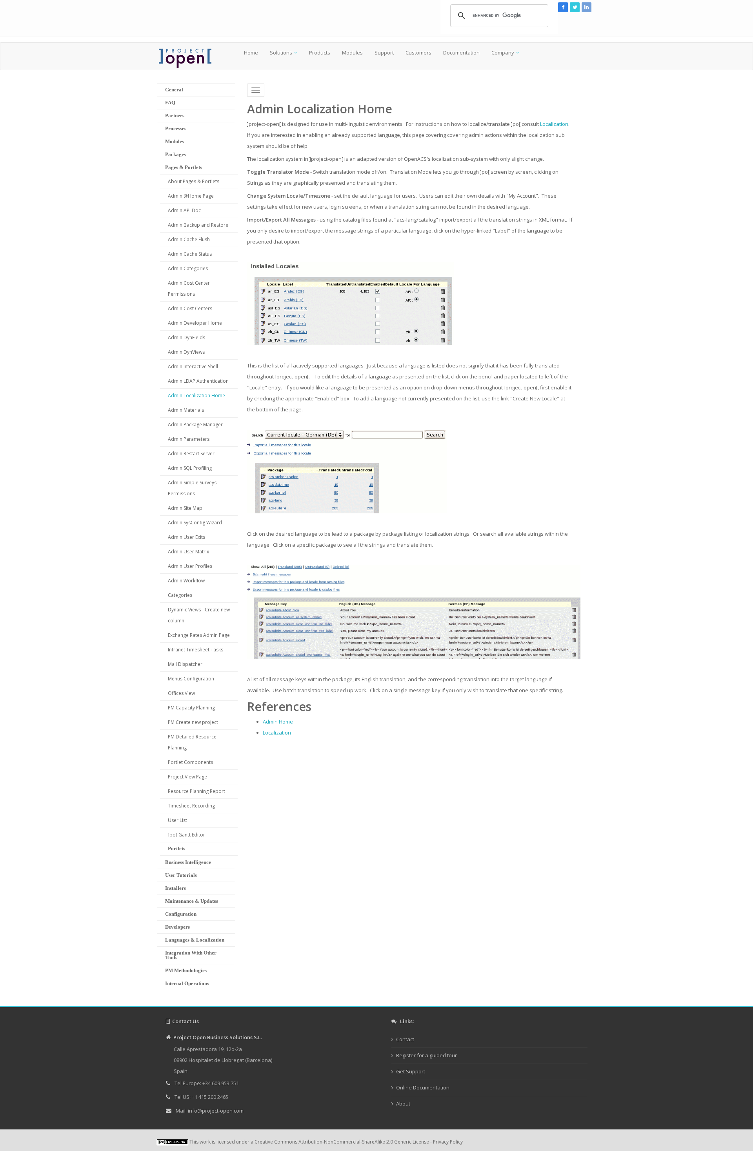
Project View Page (187, 776)
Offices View (181, 693)
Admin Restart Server (191, 453)
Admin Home (278, 721)
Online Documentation (422, 1087)
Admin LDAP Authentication (198, 381)
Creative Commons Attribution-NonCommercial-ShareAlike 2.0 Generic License (342, 1141)
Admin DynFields (186, 337)
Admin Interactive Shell (193, 366)
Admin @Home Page (191, 196)
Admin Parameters (188, 439)
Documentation (461, 52)
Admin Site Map (185, 508)
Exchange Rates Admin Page (199, 635)
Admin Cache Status (190, 254)
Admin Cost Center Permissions (189, 288)
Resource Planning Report (196, 791)
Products (319, 52)
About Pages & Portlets (193, 181)
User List (177, 820)
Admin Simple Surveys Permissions (192, 488)
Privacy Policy (448, 1141)
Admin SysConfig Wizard (195, 522)
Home (251, 52)
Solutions (281, 52)
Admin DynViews (186, 352)
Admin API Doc (184, 210)
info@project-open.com (215, 1110)
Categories (180, 595)
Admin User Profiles (190, 566)
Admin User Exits (186, 537)
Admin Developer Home (195, 323)
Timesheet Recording (191, 805)
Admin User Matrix (188, 551)
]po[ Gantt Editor (186, 834)
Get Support (410, 1071)
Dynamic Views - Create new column (199, 615)
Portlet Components (190, 762)
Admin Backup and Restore (198, 225)
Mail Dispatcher (185, 664)
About (403, 1103)
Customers (418, 52)
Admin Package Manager (195, 424)
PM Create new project (193, 722)
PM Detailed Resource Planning (192, 742)
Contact (405, 1039)
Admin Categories (188, 268)
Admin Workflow (186, 580)
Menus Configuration (191, 678)
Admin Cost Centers (190, 308)
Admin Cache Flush (189, 239)
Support (384, 52)
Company (502, 52)
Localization (554, 123)
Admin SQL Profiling (190, 468)
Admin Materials (186, 410)
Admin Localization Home (196, 395)
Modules (352, 52)
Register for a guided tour (426, 1055)
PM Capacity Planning (191, 707)
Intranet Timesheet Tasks (195, 649)
